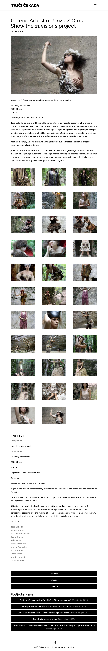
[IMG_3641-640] (85, 248)
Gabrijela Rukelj (18, 560)
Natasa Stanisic (18, 543)
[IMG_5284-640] (54, 391)
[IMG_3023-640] (54, 224)
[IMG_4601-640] (85, 344)
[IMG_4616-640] (23, 367)
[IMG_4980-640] (85, 367)
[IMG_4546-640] (54, 344)
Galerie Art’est (56, 100)
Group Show (16, 440)
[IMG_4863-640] (54, 367)
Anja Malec (16, 540)
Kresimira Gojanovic (20, 533)
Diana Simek (17, 537)
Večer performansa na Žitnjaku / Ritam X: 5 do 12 (45, 606)
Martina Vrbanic (18, 557)
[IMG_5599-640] (54, 415)
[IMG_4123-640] (23, 320)
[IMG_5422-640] (23, 415)
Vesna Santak (17, 530)
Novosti (54, 573)
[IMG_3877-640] (54, 296)
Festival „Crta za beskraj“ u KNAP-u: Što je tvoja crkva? (45, 600)
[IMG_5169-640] (23, 391)
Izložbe (54, 580)
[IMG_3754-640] (54, 272)
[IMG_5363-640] (85, 391)
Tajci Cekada (17, 526)
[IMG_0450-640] (85, 177)
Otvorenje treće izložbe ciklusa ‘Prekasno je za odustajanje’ (46, 612)
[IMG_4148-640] (54, 320)
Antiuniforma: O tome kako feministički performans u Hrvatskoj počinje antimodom (52, 625)
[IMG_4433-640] (23, 344)
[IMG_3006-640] (23, 224)
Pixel (72, 647)
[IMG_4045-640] (85, 296)
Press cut (54, 586)
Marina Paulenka (19, 547)
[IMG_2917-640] (54, 200)
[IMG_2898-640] (23, 200)
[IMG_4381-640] (85, 320)
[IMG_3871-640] (23, 296)
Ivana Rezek (16, 553)
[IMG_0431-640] (23, 177)
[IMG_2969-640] (85, 200)
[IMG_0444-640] (54, 177)
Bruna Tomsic (17, 550)
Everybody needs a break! (45, 619)
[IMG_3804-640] (85, 272)
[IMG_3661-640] (23, 272)
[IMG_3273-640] (23, 248)
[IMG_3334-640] (54, 248)
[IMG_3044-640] (85, 224)
